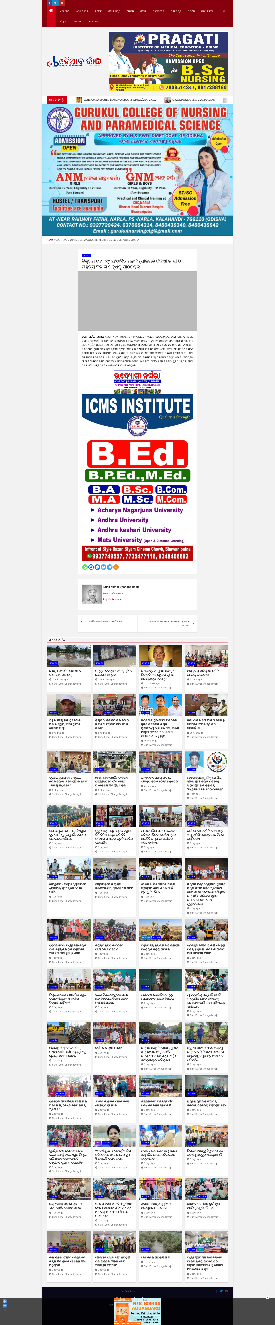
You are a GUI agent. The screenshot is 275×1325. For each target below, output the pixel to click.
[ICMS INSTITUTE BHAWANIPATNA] (137, 396)
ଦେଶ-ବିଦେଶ (82, 11)
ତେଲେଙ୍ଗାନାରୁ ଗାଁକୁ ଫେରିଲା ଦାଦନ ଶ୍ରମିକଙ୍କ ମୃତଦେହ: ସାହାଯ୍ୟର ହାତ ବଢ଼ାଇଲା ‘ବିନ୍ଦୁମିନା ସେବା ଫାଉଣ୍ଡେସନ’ (205, 783)
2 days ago (149, 954)
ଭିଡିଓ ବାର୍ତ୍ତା (207, 11)
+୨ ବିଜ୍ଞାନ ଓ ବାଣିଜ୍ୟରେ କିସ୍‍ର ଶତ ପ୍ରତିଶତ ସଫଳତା (168, 623)
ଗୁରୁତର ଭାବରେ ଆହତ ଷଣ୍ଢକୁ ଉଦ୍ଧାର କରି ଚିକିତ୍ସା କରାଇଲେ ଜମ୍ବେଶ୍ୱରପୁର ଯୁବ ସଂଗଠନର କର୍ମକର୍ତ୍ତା (205, 1054)
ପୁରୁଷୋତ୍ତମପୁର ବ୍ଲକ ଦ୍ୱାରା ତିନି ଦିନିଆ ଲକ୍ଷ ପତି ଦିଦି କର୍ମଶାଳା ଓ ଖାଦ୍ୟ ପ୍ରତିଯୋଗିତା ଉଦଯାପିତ (114, 836)
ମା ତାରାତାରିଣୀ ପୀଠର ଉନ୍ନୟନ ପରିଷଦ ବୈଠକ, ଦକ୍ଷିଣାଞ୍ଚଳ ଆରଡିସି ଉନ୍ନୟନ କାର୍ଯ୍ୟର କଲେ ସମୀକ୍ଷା (158, 836)
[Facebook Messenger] (97, 567)
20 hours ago (196, 733)
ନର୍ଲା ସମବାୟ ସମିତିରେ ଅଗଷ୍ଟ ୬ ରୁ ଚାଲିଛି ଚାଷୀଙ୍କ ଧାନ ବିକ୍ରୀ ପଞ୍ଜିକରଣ (205, 834)
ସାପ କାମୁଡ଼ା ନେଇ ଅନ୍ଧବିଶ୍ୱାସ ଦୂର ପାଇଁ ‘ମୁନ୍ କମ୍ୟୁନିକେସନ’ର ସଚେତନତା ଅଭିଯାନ (67, 834)
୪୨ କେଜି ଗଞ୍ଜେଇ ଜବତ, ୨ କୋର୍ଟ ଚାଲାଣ (104, 621)
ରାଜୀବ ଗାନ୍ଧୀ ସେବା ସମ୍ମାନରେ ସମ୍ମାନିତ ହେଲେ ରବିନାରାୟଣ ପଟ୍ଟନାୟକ (159, 1154)
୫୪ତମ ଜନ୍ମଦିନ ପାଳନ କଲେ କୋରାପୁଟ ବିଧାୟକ (112, 1103)
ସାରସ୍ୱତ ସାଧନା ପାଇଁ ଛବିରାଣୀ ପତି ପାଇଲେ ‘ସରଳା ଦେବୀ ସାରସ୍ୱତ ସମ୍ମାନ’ (112, 1261)
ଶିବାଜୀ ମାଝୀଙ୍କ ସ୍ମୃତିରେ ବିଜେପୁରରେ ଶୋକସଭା (156, 1206)
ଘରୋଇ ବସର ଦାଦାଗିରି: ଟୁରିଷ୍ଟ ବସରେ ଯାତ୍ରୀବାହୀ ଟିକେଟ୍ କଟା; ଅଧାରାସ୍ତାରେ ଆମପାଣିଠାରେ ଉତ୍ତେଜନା (113, 1210)
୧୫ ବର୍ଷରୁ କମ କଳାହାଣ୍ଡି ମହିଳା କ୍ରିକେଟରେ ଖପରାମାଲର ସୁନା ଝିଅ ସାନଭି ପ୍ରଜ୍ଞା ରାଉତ (113, 1154)
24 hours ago (150, 786)
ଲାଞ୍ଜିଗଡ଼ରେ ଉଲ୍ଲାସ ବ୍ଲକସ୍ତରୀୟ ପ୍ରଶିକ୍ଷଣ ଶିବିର (114, 886)
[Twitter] (103, 567)
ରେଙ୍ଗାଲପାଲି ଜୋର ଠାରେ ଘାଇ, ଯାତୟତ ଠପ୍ (65, 673)
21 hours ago (58, 790)
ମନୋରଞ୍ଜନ (158, 11)
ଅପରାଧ (191, 11)
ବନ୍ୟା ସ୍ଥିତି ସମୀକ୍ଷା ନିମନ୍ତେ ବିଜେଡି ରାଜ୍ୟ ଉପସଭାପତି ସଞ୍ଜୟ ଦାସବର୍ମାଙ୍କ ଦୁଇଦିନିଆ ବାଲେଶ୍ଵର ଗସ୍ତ (205, 1263)
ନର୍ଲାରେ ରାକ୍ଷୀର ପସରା (109, 1048)
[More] (116, 567)
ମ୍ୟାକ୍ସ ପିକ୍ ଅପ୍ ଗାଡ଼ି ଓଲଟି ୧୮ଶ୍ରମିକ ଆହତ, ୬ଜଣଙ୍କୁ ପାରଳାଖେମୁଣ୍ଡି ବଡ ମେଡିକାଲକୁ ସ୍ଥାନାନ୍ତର (206, 1000)
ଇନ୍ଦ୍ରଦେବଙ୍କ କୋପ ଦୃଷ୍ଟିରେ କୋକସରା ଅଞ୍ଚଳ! (114, 673)
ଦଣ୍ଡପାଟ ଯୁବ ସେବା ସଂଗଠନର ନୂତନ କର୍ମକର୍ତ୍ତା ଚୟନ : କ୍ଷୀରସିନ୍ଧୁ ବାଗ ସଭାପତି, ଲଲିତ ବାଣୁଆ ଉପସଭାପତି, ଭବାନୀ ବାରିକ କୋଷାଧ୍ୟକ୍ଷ (160, 728)
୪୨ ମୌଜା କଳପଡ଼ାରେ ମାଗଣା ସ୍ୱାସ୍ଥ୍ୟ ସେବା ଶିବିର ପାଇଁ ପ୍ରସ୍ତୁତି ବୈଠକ (158, 888)
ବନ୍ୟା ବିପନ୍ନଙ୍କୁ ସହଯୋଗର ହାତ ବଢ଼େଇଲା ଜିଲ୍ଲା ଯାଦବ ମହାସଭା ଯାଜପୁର (112, 998)
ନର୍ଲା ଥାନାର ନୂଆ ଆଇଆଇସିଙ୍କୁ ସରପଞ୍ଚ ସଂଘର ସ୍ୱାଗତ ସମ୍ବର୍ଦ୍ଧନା (206, 724)
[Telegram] (110, 567)
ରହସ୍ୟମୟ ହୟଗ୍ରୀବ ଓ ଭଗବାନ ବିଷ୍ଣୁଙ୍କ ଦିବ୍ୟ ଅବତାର (160, 947)
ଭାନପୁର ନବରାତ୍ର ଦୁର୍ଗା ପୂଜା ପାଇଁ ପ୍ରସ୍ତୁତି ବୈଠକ (203, 1206)
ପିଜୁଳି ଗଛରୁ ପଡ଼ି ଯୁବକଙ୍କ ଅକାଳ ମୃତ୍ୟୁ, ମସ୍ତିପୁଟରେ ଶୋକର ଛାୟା (65, 724)
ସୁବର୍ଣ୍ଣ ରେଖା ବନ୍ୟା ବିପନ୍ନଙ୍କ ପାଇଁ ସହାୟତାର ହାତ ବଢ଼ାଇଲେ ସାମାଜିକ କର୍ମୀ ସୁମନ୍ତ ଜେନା (67, 949)
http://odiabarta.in (112, 599)
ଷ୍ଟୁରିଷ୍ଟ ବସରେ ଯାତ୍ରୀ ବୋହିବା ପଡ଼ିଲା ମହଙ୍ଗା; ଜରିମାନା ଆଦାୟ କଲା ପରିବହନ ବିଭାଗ (206, 949)
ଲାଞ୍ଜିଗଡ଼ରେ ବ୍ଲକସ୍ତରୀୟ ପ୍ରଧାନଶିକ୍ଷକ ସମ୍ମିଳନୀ (157, 1103)
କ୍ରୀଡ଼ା (143, 11)
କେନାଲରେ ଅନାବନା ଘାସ (155, 1257)
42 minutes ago (152, 683)
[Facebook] (91, 567)
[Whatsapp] (85, 567)
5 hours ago (196, 679)
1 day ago (195, 794)
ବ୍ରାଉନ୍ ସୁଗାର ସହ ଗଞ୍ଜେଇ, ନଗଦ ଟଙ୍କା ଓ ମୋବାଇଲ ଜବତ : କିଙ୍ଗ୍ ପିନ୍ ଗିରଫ (68, 781)
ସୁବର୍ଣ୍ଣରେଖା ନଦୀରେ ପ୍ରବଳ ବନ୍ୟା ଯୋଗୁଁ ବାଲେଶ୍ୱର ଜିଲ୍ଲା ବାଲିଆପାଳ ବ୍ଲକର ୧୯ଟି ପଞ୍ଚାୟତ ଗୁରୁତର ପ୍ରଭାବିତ (68, 1156)
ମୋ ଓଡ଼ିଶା (65, 11)
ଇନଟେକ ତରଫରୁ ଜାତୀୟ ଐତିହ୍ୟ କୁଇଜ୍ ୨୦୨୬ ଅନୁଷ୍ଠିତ (159, 779)
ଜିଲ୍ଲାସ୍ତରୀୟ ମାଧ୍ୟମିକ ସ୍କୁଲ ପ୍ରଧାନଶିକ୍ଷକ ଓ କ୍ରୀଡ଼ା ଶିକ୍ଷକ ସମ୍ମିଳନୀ (68, 998)
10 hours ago (150, 740)
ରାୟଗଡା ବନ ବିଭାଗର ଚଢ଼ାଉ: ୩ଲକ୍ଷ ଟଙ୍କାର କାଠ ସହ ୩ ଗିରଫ (112, 724)
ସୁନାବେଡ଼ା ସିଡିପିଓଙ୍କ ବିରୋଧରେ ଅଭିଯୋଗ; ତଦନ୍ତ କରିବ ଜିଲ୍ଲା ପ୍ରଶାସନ (68, 1105)
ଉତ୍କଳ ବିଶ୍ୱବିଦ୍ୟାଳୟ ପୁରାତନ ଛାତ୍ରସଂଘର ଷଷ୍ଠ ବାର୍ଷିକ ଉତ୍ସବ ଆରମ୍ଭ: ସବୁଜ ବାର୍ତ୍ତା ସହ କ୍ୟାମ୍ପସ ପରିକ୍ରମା (160, 1054)
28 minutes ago (106, 679)
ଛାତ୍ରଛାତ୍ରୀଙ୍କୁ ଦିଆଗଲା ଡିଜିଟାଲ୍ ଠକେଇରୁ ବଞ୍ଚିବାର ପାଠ (206, 1103)
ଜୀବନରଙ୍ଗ (175, 11)
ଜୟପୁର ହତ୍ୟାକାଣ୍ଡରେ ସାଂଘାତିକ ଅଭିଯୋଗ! (109, 947)
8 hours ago (104, 733)
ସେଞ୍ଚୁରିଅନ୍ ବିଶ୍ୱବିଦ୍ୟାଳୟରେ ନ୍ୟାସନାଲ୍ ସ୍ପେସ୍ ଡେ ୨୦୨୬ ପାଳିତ (67, 888)
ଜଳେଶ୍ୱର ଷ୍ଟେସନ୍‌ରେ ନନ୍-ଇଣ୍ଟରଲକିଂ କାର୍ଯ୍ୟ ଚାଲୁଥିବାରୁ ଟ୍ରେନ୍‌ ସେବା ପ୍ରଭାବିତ (67, 1052)
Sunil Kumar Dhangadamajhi (121, 586)
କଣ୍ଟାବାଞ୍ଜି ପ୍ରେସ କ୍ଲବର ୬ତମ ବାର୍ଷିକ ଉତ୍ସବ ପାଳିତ (65, 1206)
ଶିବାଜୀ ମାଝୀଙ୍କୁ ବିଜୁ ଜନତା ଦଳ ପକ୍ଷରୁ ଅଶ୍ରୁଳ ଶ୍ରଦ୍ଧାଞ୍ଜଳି (205, 1153)
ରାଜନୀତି (98, 11)
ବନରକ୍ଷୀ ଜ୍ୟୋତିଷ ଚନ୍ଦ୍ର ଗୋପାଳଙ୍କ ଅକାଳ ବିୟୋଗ (157, 997)
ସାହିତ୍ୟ (130, 11)
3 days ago (149, 1110)
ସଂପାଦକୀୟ (77, 21)
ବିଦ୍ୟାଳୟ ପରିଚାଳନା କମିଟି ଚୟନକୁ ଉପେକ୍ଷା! (203, 673)
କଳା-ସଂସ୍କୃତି (114, 11)
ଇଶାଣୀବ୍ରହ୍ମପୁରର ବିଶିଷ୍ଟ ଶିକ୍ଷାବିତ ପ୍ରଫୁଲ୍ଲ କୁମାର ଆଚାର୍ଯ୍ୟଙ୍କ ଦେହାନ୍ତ (157, 675)
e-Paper (93, 21)
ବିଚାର (63, 21)
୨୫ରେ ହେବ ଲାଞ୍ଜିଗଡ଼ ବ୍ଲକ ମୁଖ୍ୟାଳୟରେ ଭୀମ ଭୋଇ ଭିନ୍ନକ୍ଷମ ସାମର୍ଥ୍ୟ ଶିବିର (111, 781)
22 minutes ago (60, 679)
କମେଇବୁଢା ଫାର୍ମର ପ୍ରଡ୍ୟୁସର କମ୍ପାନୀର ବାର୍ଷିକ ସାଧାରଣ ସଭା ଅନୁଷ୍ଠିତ (67, 1261)
